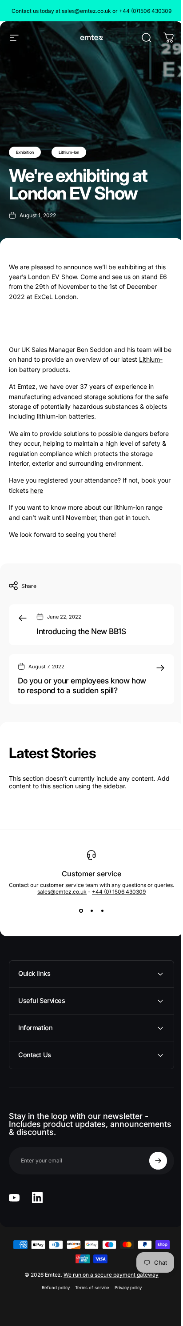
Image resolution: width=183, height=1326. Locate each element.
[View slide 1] (81, 911)
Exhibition (25, 152)
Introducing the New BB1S (81, 631)
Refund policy (52, 1287)
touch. (141, 517)
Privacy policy (124, 1287)
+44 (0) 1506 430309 (119, 891)
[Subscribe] (151, 1161)
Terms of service (89, 1287)
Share (28, 586)
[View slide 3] (102, 911)
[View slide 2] (91, 911)
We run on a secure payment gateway (107, 1274)
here (36, 490)
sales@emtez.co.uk (62, 891)
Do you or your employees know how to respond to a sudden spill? (82, 685)
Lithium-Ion (69, 152)
